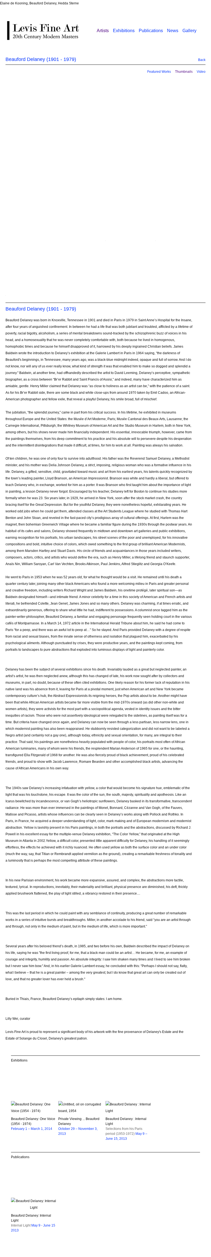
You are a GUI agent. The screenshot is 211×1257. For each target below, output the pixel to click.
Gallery (189, 30)
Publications (151, 30)
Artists (103, 30)
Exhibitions (124, 30)
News (172, 30)
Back (198, 60)
